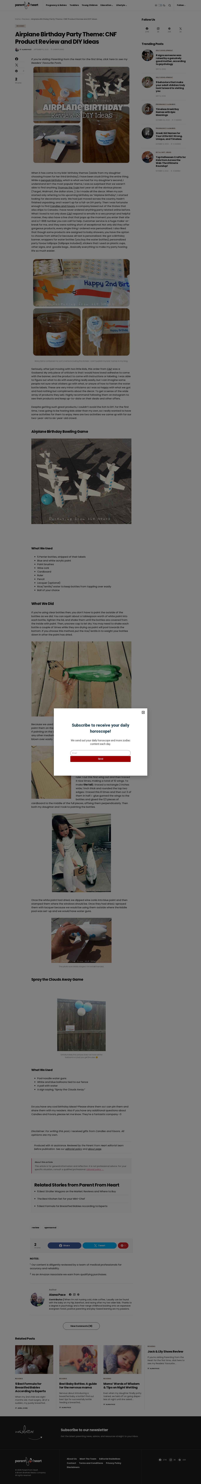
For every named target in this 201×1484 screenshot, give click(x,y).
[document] (100, 742)
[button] (143, 712)
